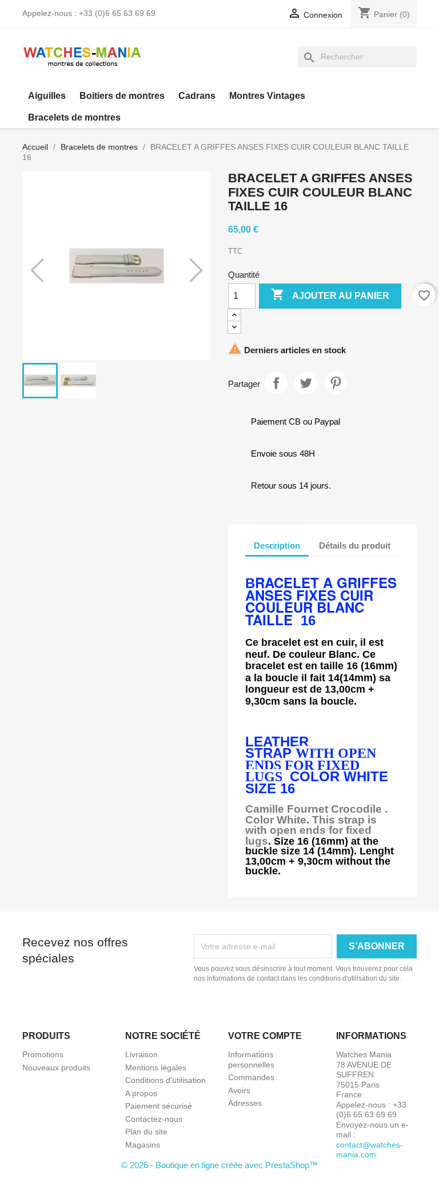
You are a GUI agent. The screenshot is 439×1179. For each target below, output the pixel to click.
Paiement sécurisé (158, 1105)
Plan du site (146, 1131)
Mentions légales (155, 1067)
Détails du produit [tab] (354, 545)
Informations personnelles (251, 1059)
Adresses (245, 1103)
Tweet (305, 382)
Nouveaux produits (56, 1067)
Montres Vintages (267, 96)
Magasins (142, 1144)
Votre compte (265, 1036)
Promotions (42, 1054)
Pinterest (335, 382)
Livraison (141, 1054)
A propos (141, 1093)
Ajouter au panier (330, 294)
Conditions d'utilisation (165, 1080)
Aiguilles (47, 96)
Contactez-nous (153, 1119)
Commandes (251, 1077)
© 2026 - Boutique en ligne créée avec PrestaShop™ (219, 1165)
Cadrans (196, 96)
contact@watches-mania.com (369, 1150)
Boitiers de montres (122, 96)
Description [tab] (277, 545)
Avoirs (239, 1090)
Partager (276, 382)
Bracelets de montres (74, 117)
